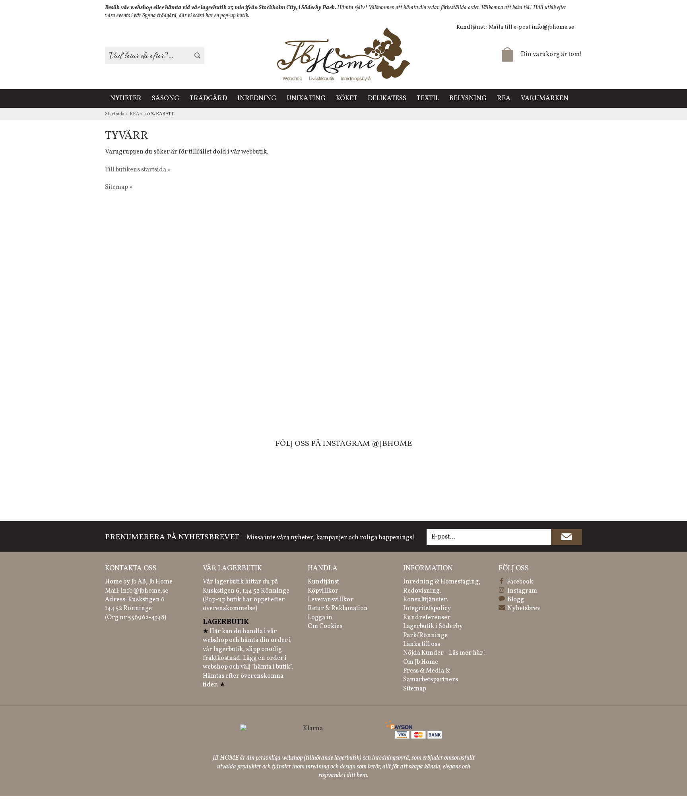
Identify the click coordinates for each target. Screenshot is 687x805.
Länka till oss (421, 644)
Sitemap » (118, 187)
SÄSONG (165, 98)
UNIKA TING (306, 98)
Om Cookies (325, 626)
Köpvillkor (323, 591)
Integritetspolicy (427, 608)
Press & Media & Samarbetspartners (430, 675)
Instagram (522, 591)
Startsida (114, 114)
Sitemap (414, 688)
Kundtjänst (323, 582)
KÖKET (346, 98)
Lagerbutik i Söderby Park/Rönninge (433, 631)
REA (503, 98)
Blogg (515, 599)
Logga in (320, 617)
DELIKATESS (387, 98)
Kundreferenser (426, 617)
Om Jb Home (420, 662)
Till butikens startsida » (138, 169)
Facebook (520, 582)
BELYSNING (468, 98)
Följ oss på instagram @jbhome (343, 443)
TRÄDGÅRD (208, 98)
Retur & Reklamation (338, 608)
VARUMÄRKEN (545, 98)
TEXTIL (428, 98)
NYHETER (126, 98)
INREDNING (256, 98)
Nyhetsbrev (523, 608)
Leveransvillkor (330, 599)
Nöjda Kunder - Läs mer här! (444, 653)
